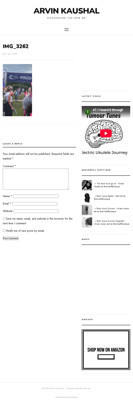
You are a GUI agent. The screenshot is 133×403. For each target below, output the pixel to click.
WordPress (72, 397)
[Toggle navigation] (66, 29)
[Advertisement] (106, 65)
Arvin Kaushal (66, 10)
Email (7, 204)
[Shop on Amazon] (106, 349)
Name (7, 196)
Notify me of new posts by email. (25, 231)
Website (7, 211)
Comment (9, 166)
